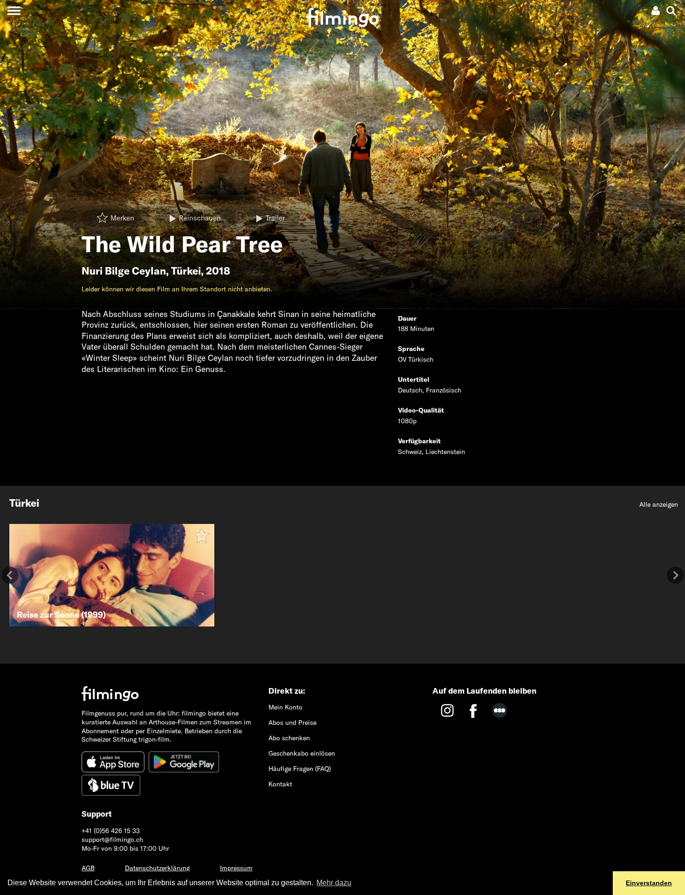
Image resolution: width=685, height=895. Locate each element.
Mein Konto (285, 707)
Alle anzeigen (658, 504)
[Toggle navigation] (13, 10)
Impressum (236, 868)
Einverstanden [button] (649, 883)
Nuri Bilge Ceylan (124, 270)
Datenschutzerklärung (157, 868)
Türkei (186, 270)
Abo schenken (289, 738)
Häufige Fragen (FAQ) (299, 768)
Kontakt (280, 784)
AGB (88, 868)
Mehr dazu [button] (333, 883)
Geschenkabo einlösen (301, 753)
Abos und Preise (292, 722)
